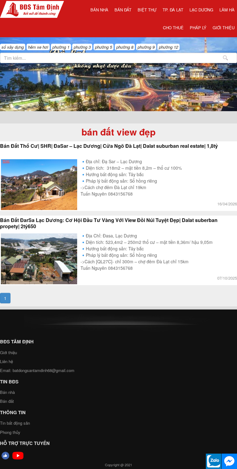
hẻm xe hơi (38, 47)
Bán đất (122, 10)
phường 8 (124, 47)
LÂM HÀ (227, 10)
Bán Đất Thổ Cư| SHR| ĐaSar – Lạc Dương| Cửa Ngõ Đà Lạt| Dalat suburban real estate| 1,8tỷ (109, 145)
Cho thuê (173, 27)
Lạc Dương (201, 10)
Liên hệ (6, 361)
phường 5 (103, 47)
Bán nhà (99, 10)
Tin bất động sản (15, 423)
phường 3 (82, 47)
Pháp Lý (198, 27)
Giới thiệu (224, 27)
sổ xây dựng (13, 47)
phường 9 (146, 47)
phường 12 (168, 47)
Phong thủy (10, 432)
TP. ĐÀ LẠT (173, 10)
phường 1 (60, 47)
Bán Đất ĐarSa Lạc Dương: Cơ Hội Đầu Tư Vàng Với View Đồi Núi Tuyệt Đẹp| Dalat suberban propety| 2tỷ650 (109, 223)
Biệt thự (147, 10)
